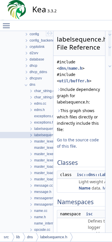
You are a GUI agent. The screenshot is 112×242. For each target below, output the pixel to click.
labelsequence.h (53, 237)
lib (18, 237)
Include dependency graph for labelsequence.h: (78, 96)
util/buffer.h (74, 81)
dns (30, 237)
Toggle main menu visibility (7, 25)
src (6, 237)
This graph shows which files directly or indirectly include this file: (78, 120)
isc (89, 214)
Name (84, 188)
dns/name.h (70, 68)
